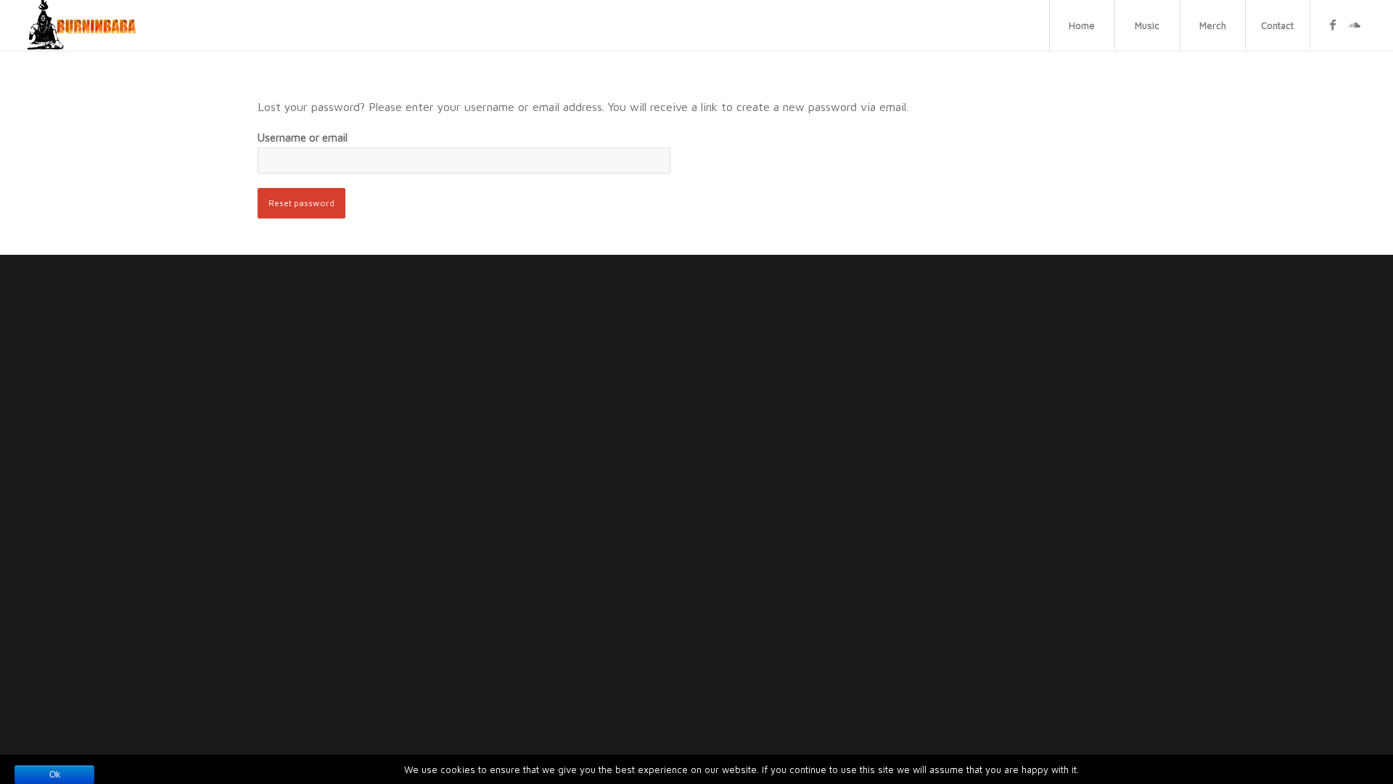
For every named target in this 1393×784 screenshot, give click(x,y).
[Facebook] (1333, 25)
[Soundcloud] (1354, 25)
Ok (54, 774)
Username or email (303, 137)
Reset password (301, 202)
